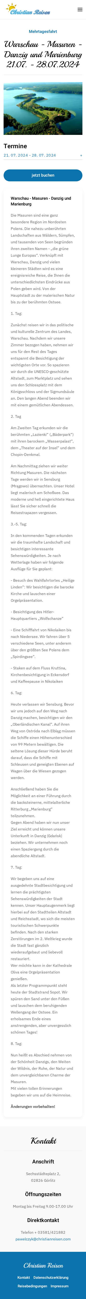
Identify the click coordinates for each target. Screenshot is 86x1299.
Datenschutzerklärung (51, 1277)
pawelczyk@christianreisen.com (43, 1239)
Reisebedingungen (32, 1286)
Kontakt (43, 1141)
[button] (80, 9)
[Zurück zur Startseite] (29, 9)
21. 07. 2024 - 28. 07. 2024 (30, 155)
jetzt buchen (43, 175)
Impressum (60, 1286)
